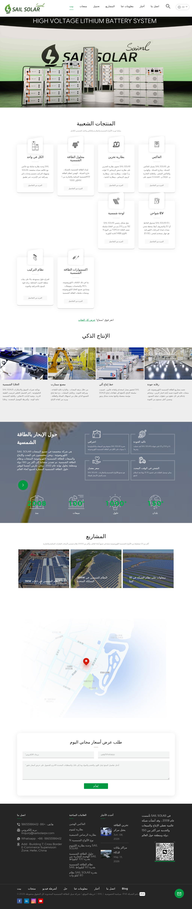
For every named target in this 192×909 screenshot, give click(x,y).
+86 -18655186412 (33, 824)
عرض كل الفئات (86, 319)
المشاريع (110, 6)
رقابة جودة (153, 384)
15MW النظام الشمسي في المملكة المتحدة (92, 579)
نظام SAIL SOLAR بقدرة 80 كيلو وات (83, 874)
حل (65, 888)
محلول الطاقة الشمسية (75, 158)
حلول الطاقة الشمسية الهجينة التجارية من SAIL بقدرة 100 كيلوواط (82, 856)
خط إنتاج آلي (106, 384)
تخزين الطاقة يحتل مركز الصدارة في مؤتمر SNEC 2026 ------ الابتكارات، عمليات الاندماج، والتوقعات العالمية (121, 827)
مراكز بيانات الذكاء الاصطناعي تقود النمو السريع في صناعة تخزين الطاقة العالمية (121, 850)
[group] (96, 60)
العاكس (156, 157)
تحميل (96, 6)
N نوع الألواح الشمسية (81, 840)
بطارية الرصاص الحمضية (82, 834)
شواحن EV (157, 213)
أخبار (142, 6)
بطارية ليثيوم (76, 829)
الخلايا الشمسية (11, 384)
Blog (125, 888)
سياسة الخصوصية (113, 894)
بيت (72, 6)
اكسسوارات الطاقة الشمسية (76, 271)
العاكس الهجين (77, 824)
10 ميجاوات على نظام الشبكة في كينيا (147, 579)
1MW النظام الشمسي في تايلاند (42, 581)
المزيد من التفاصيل (35, 185)
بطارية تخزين (116, 157)
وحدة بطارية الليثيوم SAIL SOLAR (83, 847)
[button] (78, 98)
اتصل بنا (155, 6)
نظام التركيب (35, 269)
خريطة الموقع (88, 894)
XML (100, 894)
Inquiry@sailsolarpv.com (37, 833)
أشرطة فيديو (50, 888)
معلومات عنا (127, 6)
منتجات (83, 6)
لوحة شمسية (116, 213)
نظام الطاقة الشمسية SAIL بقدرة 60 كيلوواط (82, 866)
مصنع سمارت (58, 384)
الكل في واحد (35, 157)
